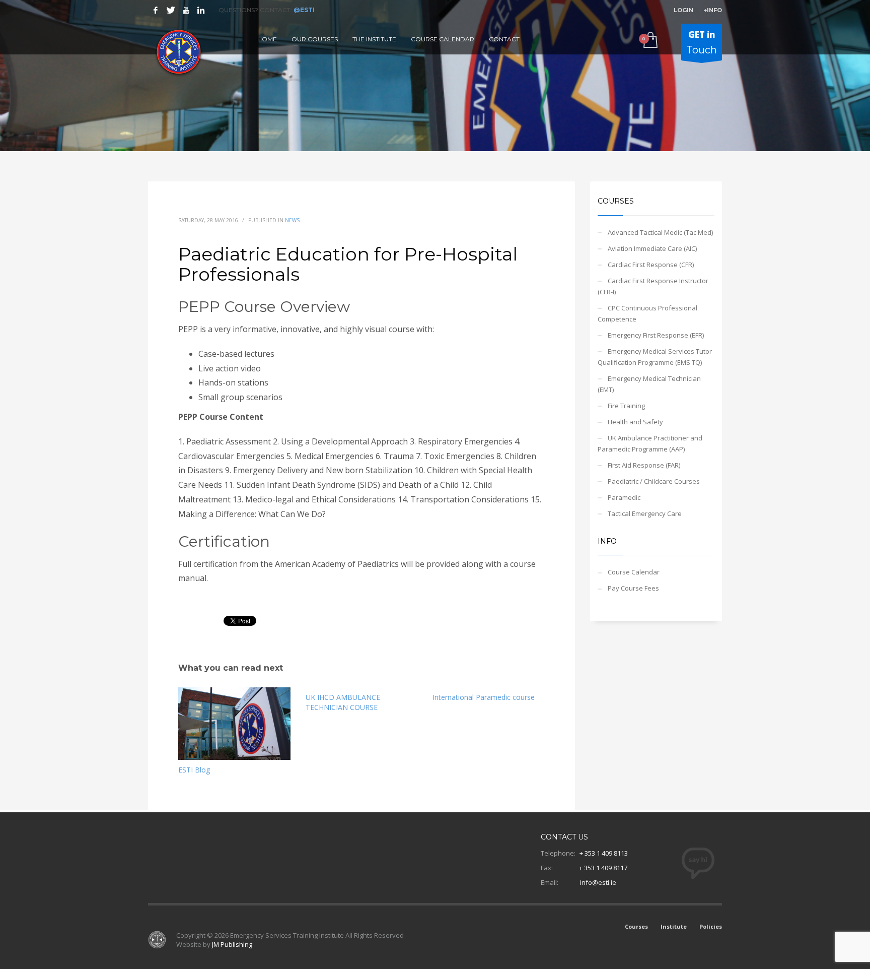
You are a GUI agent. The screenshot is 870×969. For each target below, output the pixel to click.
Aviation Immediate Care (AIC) (652, 248)
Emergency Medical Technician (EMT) (649, 384)
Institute (674, 926)
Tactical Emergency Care (645, 513)
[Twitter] (170, 10)
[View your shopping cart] (649, 41)
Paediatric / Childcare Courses (654, 481)
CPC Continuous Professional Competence (647, 313)
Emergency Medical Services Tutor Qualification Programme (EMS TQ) (655, 357)
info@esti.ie (598, 882)
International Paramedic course (483, 697)
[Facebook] (155, 10)
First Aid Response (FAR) (644, 465)
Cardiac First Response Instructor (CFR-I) (653, 286)
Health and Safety (635, 421)
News (292, 220)
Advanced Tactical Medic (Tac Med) (660, 232)
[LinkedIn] (200, 10)
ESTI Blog (194, 769)
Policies (710, 926)
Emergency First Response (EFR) (656, 335)
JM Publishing (232, 944)
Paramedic (624, 497)
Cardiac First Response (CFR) (651, 264)
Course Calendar (634, 571)
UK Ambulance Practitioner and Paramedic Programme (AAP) (650, 443)
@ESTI (304, 10)
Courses (636, 926)
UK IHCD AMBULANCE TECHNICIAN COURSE (343, 702)
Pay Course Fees (633, 588)
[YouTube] (185, 10)
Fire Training (626, 405)
